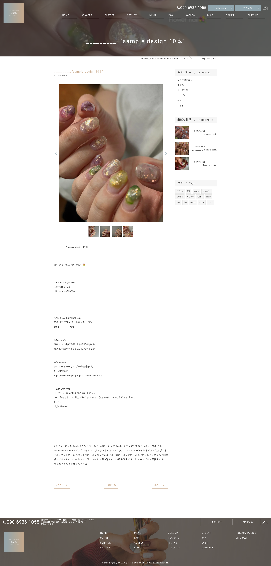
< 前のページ (61, 485)
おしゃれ (190, 197)
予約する (247, 8)
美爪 (178, 202)
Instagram (221, 8)
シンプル (181, 95)
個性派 (208, 197)
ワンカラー (207, 191)
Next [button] (165, 153)
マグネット (182, 85)
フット (180, 106)
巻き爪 (193, 202)
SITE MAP (242, 538)
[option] (111, 153)
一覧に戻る (111, 485)
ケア (179, 100)
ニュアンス (182, 90)
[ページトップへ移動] (265, 522)
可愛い (200, 197)
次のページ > (160, 485)
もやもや (179, 197)
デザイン (179, 191)
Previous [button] (56, 153)
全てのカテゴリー (186, 80)
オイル (201, 202)
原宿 (188, 191)
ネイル (196, 191)
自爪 (185, 202)
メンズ (210, 202)
